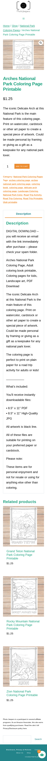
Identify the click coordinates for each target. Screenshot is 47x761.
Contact (38, 749)
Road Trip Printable (32, 198)
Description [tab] (23, 213)
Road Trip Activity (32, 195)
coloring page (16, 187)
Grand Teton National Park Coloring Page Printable (21, 555)
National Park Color (12, 195)
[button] (40, 43)
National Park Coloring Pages (28, 177)
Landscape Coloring (28, 191)
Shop (29, 753)
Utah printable (10, 202)
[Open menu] (23, 18)
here (25, 728)
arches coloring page (19, 180)
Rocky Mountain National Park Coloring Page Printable (23, 625)
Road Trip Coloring (12, 198)
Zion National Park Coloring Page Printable (22, 693)
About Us (19, 753)
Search (38, 739)
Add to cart (22, 166)
